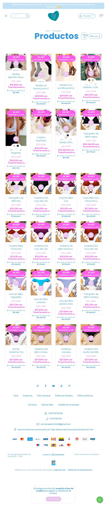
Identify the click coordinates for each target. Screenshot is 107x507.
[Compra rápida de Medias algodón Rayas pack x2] (16, 63)
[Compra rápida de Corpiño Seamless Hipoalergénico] (41, 126)
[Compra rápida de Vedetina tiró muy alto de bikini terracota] (91, 235)
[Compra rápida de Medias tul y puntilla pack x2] (66, 74)
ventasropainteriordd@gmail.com (56, 424)
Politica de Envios (85, 396)
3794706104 (56, 419)
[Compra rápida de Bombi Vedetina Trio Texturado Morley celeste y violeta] (16, 338)
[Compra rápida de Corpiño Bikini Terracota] (16, 235)
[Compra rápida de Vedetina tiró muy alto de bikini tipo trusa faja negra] (41, 187)
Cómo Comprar (44, 396)
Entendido (53, 499)
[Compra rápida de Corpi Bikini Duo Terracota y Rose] (91, 187)
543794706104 (55, 413)
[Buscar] (27, 16)
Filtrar (85, 35)
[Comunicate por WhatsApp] (100, 500)
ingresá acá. (59, 470)
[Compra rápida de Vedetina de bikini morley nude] (41, 338)
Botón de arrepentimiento (80, 470)
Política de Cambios (64, 396)
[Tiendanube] (53, 455)
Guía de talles (47, 405)
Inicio (48, 31)
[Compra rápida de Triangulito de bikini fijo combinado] (16, 187)
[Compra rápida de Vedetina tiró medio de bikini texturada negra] (91, 338)
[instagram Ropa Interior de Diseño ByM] (37, 386)
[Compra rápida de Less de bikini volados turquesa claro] (41, 288)
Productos (27, 396)
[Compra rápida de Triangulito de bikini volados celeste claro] (91, 283)
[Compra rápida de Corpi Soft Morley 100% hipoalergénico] (66, 128)
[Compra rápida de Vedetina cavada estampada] (66, 338)
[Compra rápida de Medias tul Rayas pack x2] (41, 74)
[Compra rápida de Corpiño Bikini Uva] (66, 187)
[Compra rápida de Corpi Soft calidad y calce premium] (91, 73)
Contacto (32, 405)
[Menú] (6, 16)
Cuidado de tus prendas (68, 405)
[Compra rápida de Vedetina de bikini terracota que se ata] (66, 235)
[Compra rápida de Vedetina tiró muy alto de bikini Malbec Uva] (41, 235)
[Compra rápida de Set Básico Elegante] (16, 139)
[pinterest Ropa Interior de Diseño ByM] (69, 386)
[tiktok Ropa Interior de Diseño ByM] (61, 386)
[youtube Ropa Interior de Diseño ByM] (53, 386)
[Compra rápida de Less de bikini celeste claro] (66, 290)
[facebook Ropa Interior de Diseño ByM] (45, 386)
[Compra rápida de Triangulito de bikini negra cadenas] (91, 123)
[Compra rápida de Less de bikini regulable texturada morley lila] (16, 283)
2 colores (16, 70)
